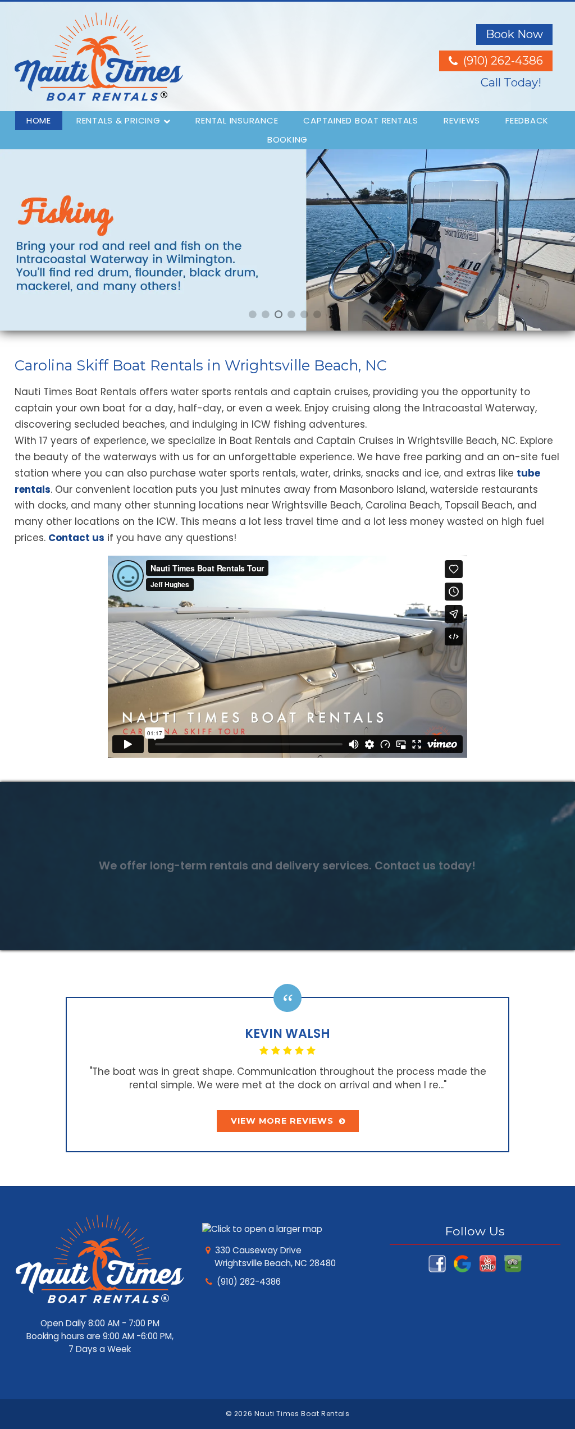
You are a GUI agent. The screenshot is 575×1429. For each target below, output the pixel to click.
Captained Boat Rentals (360, 120)
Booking (287, 139)
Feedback (527, 120)
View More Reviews (282, 1121)
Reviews (462, 120)
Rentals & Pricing (118, 120)
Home (38, 120)
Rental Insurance (236, 120)
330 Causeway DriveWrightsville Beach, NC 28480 (274, 1256)
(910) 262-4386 (249, 1282)
